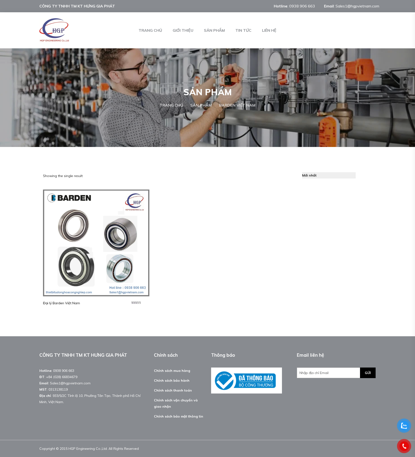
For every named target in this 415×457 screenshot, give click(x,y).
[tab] (362, 175)
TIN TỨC (243, 30)
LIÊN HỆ (269, 30)
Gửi (368, 373)
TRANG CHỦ (150, 30)
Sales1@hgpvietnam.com (357, 6)
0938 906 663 (302, 6)
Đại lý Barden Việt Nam (61, 303)
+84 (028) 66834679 (61, 377)
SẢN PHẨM (214, 30)
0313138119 (58, 389)
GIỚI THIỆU (183, 30)
